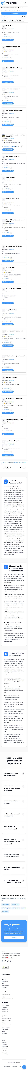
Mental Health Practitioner (7, 1025)
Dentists (23, 908)
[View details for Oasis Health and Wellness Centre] (14, 339)
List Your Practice (5, 1005)
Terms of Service (6, 1066)
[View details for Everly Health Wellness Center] (14, 297)
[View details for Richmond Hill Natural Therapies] (14, 76)
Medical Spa (4, 1053)
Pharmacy (4, 1023)
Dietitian (3, 1031)
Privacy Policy (14, 1066)
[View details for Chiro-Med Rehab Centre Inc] (14, 97)
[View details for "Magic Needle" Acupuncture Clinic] (14, 119)
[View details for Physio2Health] (14, 34)
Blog (3, 983)
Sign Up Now (4, 1007)
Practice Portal (5, 1009)
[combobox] (4, 20)
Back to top (14, 937)
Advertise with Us (5, 985)
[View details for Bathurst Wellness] (14, 186)
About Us (4, 979)
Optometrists (5, 911)
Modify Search (15, 13)
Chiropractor (4, 1044)
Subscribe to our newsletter (7, 999)
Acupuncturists (11, 28)
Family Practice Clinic (6, 1018)
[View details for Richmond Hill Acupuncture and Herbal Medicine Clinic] (14, 143)
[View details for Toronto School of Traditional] (14, 207)
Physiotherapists (5, 908)
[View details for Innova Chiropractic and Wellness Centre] (14, 407)
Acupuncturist (5, 1046)
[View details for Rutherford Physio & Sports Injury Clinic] (14, 364)
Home (3, 977)
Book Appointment (9, 39)
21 (20, 467)
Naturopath (4, 1048)
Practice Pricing (5, 1011)
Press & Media (5, 981)
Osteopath (4, 1042)
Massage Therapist (6, 1027)
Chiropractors (15, 908)
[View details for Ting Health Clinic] (14, 276)
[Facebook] (2, 961)
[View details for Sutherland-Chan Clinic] (14, 386)
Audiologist (4, 1051)
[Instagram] (5, 961)
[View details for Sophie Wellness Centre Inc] (14, 449)
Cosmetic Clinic (5, 1055)
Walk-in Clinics (5, 904)
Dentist (3, 1040)
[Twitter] (8, 961)
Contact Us (4, 987)
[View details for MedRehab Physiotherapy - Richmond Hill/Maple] (14, 229)
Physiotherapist (5, 1029)
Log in (3, 996)
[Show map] (24, 1067)
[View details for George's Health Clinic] (14, 318)
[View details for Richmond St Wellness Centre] (14, 55)
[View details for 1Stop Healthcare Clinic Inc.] (14, 165)
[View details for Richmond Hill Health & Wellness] (14, 255)
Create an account (6, 994)
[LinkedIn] (10, 961)
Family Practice (15, 904)
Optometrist (4, 1033)
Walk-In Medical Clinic (6, 1020)
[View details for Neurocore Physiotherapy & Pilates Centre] (14, 428)
